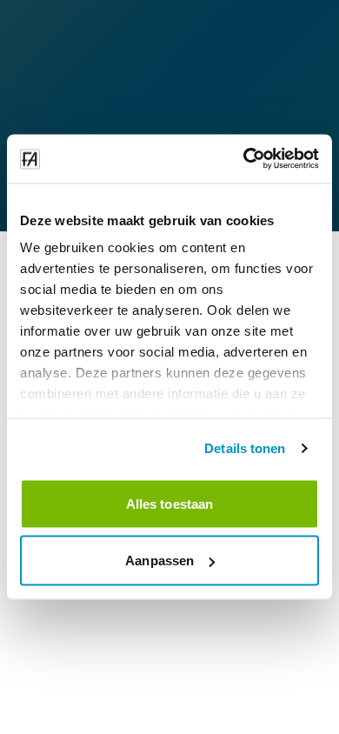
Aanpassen (159, 560)
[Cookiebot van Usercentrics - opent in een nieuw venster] (244, 159)
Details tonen (244, 448)
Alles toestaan (169, 503)
